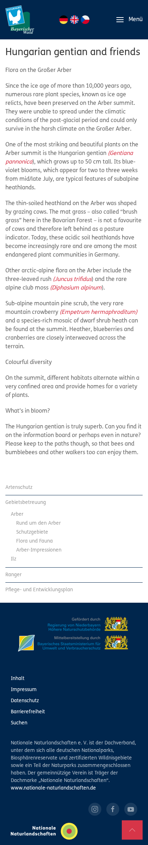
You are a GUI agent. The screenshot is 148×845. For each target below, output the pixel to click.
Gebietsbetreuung (25, 502)
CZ (85, 19)
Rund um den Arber (38, 523)
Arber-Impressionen (38, 550)
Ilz (13, 559)
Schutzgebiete (32, 532)
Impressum (24, 690)
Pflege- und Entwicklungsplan (39, 590)
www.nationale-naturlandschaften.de (53, 788)
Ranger (13, 575)
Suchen (19, 723)
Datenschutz (25, 701)
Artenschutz (18, 487)
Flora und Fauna (34, 541)
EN (74, 19)
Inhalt (17, 678)
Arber (17, 514)
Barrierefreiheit (28, 712)
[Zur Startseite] (19, 19)
